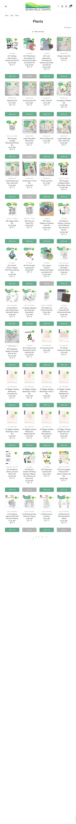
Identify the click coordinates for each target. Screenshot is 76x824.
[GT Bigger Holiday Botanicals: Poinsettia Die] (46, 417)
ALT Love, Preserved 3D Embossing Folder (64, 310)
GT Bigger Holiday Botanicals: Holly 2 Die (47, 391)
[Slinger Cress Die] (64, 44)
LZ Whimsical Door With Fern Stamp (29, 515)
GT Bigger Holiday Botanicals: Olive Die (12, 431)
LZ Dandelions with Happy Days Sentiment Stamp (12, 310)
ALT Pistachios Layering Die (46, 470)
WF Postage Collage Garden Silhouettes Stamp (64, 183)
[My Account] (66, 6)
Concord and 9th (12, 467)
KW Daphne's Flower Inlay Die (47, 309)
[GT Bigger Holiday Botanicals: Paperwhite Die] (29, 417)
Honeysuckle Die (29, 101)
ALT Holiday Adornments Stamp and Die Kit (12, 58)
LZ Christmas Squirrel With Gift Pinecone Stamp (12, 516)
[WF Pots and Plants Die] (29, 209)
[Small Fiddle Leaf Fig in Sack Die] (12, 169)
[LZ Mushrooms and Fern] (46, 502)
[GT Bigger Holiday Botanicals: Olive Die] (12, 417)
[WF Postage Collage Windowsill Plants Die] (12, 126)
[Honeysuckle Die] (29, 88)
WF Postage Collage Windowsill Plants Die (12, 142)
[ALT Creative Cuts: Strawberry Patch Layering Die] (29, 336)
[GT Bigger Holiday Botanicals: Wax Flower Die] (64, 417)
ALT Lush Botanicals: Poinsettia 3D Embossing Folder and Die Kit (46, 60)
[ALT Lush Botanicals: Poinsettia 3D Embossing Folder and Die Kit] (46, 44)
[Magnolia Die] (12, 88)
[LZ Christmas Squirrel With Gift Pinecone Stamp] (12, 502)
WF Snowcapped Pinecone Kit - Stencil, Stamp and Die (64, 472)
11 (42, 537)
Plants (17, 15)
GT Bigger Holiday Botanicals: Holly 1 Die (29, 391)
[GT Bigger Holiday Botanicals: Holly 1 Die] (29, 377)
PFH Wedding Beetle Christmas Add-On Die (12, 351)
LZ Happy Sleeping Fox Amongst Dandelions (29, 310)
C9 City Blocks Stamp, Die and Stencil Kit (12, 471)
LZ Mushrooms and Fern (46, 515)
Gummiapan (64, 53)
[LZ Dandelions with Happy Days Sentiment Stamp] (12, 296)
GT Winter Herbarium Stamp (63, 349)
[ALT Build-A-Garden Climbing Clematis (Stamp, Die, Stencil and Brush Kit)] (29, 457)
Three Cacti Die (46, 181)
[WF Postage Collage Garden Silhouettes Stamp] (64, 169)
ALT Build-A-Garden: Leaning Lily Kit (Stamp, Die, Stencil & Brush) (64, 225)
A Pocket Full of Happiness (12, 346)
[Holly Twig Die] (46, 88)
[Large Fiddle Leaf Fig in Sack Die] (64, 126)
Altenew (12, 53)
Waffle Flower (12, 136)
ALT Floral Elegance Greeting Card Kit (47, 223)
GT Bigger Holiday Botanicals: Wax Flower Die (64, 431)
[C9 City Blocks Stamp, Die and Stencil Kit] (12, 457)
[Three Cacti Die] (46, 169)
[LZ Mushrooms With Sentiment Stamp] (64, 502)
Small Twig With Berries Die (29, 140)
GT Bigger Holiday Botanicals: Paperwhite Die (29, 431)
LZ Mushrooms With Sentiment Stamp (64, 516)
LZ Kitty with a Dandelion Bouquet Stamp (64, 267)
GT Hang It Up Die (46, 348)
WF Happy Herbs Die (12, 222)
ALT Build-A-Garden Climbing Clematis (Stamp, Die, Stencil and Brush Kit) (29, 473)
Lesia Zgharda (64, 263)
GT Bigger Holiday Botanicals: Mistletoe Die (64, 391)
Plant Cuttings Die (46, 138)
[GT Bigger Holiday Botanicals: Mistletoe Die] (64, 377)
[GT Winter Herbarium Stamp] (64, 336)
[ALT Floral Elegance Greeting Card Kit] (46, 209)
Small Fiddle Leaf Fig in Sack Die (12, 182)
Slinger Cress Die (63, 56)
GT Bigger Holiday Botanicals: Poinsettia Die (46, 431)
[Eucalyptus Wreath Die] (64, 88)
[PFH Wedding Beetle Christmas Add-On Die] (12, 336)
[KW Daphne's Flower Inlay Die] (46, 296)
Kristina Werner (46, 305)
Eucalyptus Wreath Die (64, 102)
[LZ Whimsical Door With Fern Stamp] (29, 502)
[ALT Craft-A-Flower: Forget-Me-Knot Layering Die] (12, 253)
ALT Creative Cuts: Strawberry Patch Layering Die (29, 350)
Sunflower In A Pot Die (29, 182)
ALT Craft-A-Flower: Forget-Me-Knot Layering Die (12, 268)
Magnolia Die (12, 101)
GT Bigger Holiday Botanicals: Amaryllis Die (12, 391)
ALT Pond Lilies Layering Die (29, 266)
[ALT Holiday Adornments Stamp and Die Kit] (12, 44)
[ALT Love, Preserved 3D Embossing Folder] (64, 296)
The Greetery (46, 345)
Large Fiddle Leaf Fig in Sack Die (63, 140)
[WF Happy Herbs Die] (12, 209)
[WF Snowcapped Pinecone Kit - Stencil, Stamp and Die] (64, 457)
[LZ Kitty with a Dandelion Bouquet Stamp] (64, 253)
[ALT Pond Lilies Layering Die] (29, 253)
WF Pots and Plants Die (29, 222)
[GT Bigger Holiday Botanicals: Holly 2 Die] (46, 377)
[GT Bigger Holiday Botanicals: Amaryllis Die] (12, 377)
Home (6, 15)
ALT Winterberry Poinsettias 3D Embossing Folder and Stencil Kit (29, 59)
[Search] (62, 6)
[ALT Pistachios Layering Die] (46, 457)
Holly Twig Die (46, 101)
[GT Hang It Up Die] (46, 336)
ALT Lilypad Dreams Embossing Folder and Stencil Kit (46, 268)
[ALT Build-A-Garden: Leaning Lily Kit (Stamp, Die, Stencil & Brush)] (64, 209)
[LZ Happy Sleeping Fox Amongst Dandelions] (29, 296)
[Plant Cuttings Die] (46, 126)
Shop (11, 15)
